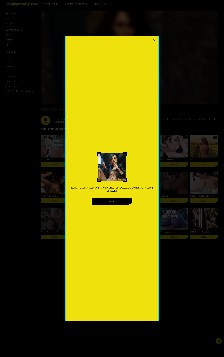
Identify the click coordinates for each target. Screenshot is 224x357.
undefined (112, 201)
